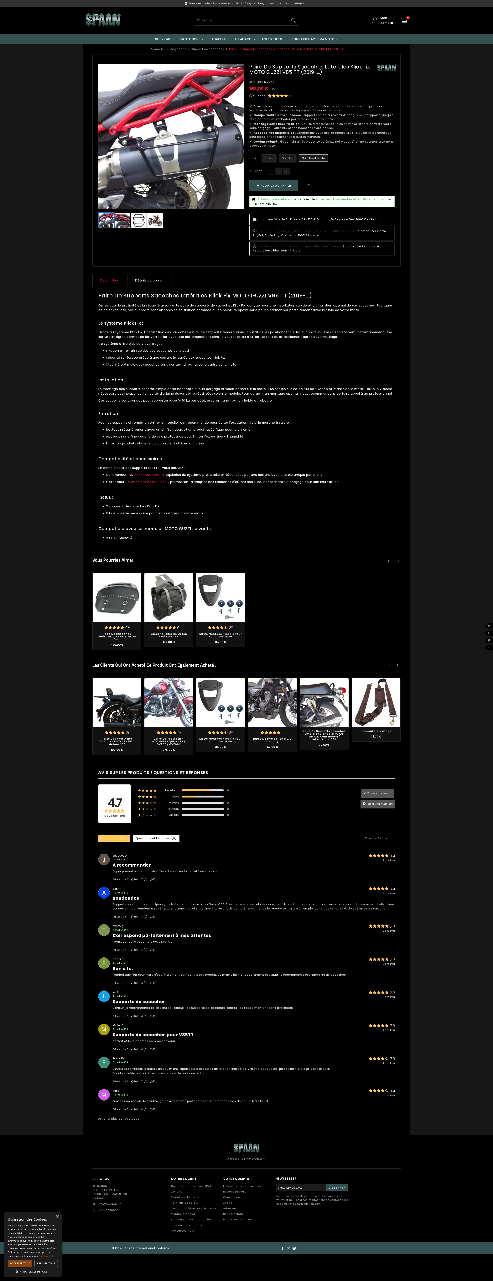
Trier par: (371, 838)
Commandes (232, 1197)
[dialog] (33, 1244)
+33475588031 (108, 1210)
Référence (256, 82)
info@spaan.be (109, 1204)
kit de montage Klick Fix (150, 482)
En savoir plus (47, 1256)
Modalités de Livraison (187, 1197)
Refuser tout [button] (46, 1263)
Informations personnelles (242, 1186)
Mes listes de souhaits (239, 1219)
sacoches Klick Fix (149, 475)
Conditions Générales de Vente (193, 1208)
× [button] (57, 1216)
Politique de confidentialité (191, 1219)
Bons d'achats (233, 1214)
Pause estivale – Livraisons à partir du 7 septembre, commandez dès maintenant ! (249, 3)
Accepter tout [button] (20, 1263)
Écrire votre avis (378, 793)
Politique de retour (185, 1203)
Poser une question (379, 804)
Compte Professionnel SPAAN (192, 1186)
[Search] (293, 20)
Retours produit (234, 1191)
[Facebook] (282, 1248)
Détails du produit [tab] (150, 280)
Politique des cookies (186, 1225)
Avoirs (227, 1203)
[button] (33, 1271)
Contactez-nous (183, 1231)
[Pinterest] (288, 1248)
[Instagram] (294, 1248)
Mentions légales (183, 1214)
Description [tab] (109, 280)
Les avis (176, 1191)
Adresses (230, 1208)
